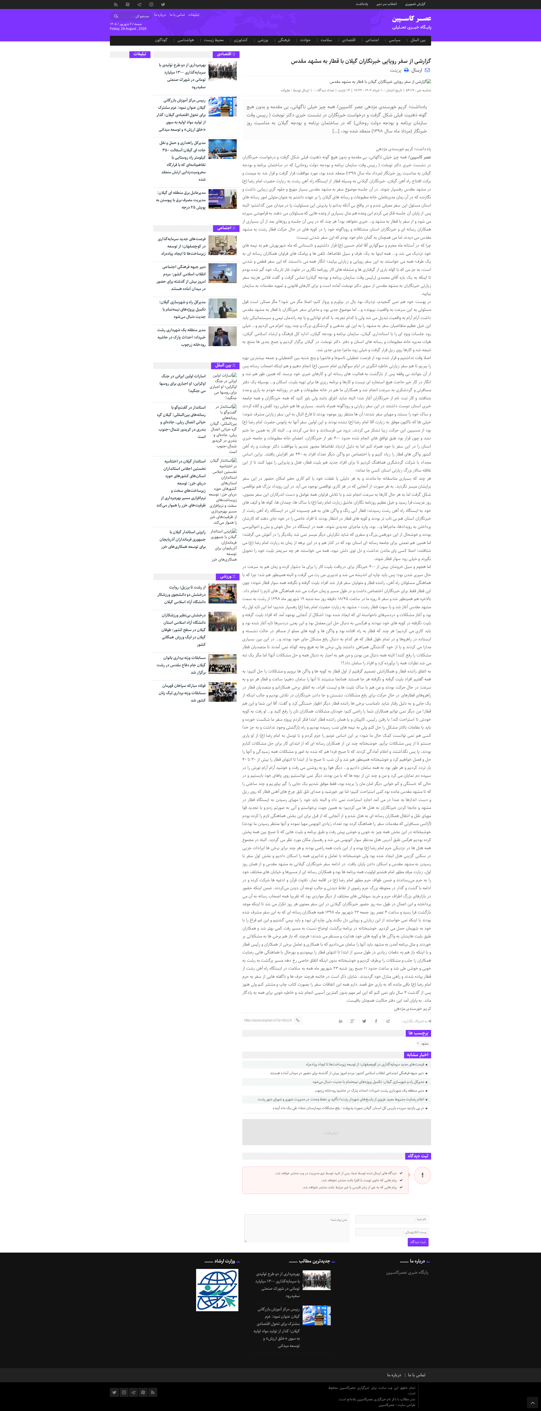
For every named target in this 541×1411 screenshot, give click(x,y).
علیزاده (285, 90)
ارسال (416, 70)
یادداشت (362, 3)
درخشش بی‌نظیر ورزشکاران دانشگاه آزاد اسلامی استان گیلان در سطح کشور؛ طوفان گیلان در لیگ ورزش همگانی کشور (183, 630)
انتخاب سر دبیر (386, 3)
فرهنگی (284, 40)
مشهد (424, 1043)
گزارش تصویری (415, 3)
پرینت (397, 69)
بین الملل (418, 40)
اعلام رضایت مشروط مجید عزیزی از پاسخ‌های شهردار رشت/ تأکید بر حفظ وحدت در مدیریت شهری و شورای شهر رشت (341, 1099)
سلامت (326, 40)
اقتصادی (348, 40)
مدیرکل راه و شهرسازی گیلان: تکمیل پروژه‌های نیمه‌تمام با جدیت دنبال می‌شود (368, 1082)
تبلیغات (193, 15)
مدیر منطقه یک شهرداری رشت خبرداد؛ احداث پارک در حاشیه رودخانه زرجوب (370, 1090)
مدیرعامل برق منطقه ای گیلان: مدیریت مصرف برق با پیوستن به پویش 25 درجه (181, 200)
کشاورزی (241, 40)
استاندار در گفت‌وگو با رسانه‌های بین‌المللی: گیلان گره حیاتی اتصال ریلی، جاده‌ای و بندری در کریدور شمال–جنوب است (181, 422)
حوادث (305, 40)
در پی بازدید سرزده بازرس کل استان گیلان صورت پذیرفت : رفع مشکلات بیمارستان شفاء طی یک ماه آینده (349, 1108)
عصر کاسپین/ (419, 157)
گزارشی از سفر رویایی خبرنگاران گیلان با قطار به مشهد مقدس (361, 61)
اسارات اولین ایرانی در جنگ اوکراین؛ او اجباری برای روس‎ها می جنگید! (182, 383)
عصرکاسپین (387, 1405)
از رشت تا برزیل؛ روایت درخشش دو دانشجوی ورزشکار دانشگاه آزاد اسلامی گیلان (181, 594)
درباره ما (160, 15)
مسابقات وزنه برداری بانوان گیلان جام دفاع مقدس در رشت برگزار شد (181, 665)
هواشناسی (186, 40)
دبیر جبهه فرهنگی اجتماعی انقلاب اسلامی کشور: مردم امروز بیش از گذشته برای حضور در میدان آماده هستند (347, 1073)
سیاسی (394, 40)
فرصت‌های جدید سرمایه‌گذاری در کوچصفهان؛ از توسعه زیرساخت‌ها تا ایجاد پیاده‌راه (365, 1064)
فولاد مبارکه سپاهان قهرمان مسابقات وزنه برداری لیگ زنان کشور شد (182, 693)
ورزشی (263, 40)
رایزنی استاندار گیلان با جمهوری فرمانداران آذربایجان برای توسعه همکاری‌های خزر (182, 539)
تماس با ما (177, 15)
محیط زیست (214, 40)
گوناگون (161, 40)
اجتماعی (372, 40)
